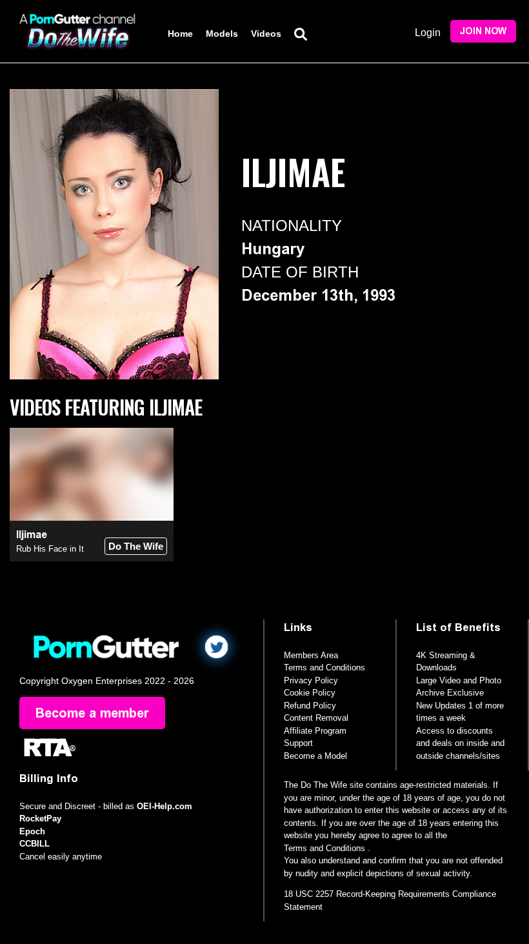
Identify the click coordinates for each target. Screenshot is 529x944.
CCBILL (34, 844)
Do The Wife (135, 546)
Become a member (92, 713)
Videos (266, 33)
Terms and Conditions (324, 667)
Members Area (311, 655)
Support (298, 743)
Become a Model (315, 756)
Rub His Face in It (50, 549)
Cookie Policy (309, 693)
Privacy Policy (311, 680)
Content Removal (316, 718)
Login (428, 32)
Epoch (32, 831)
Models (222, 33)
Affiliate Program (315, 731)
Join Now (483, 31)
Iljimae (31, 534)
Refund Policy (310, 705)
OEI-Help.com (164, 806)
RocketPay (40, 818)
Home (180, 33)
